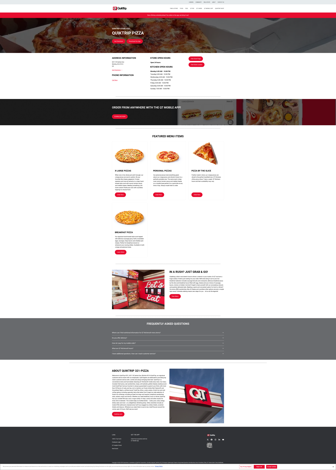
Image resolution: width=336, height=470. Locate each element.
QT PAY (192, 8)
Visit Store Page (196, 59)
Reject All (259, 466)
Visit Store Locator (196, 64)
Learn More (120, 252)
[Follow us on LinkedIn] (219, 440)
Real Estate (115, 448)
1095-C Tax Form (116, 439)
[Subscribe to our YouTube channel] (223, 440)
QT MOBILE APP (208, 8)
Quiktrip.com (118, 414)
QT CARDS (199, 8)
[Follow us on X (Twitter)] (208, 440)
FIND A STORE (174, 8)
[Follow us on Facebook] (211, 440)
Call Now (115, 80)
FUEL (186, 8)
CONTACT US (221, 2)
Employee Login (116, 442)
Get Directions (118, 41)
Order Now (120, 195)
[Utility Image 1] (209, 445)
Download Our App (135, 41)
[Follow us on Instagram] (215, 440)
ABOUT (214, 2)
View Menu (175, 296)
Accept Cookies (271, 466)
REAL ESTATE (207, 2)
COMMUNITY (198, 2)
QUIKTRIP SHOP (219, 8)
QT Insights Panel (117, 445)
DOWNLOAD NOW (119, 116)
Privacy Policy (159, 466)
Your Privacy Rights (245, 466)
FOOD (181, 8)
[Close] (333, 467)
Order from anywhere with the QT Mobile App (139, 439)
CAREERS (191, 2)
